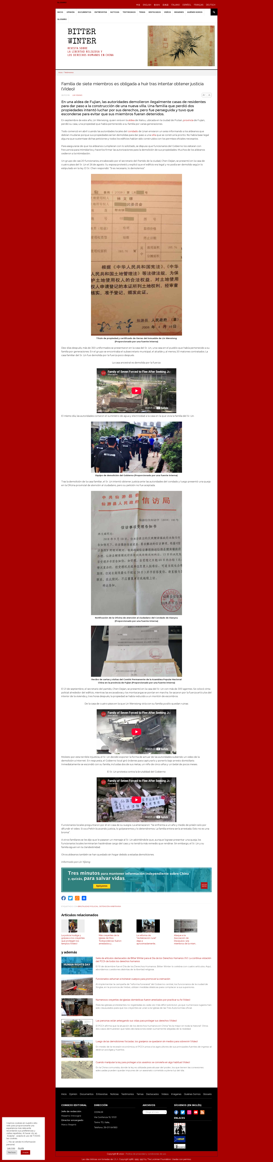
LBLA (115, 1159)
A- (209, 95)
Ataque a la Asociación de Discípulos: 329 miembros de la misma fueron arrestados (185, 939)
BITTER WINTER (82, 37)
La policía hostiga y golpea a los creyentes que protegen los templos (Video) (73, 939)
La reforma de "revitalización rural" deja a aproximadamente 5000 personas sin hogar (146, 939)
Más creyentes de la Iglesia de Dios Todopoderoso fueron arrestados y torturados (110, 939)
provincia (188, 120)
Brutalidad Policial (88, 906)
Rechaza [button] (11, 1152)
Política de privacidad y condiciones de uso (146, 1154)
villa (154, 135)
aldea (131, 120)
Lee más (11, 1148)
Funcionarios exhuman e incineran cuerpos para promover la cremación (133, 979)
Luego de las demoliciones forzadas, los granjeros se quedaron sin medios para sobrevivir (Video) (147, 1041)
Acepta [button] (25, 1152)
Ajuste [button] (21, 1148)
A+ (204, 95)
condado (133, 131)
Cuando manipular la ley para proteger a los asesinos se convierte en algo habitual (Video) (143, 1062)
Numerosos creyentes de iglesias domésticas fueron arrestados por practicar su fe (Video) (143, 999)
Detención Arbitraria (110, 906)
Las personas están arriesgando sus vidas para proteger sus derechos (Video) (136, 1020)
